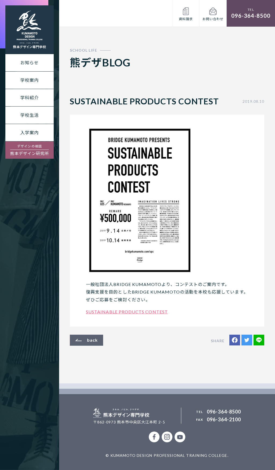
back (92, 339)
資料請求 (186, 19)
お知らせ (29, 62)
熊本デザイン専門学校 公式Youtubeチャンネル (180, 437)
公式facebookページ (154, 437)
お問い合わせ (212, 19)
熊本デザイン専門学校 (29, 29)
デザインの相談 (29, 150)
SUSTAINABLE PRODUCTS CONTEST (127, 311)
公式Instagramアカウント (167, 437)
